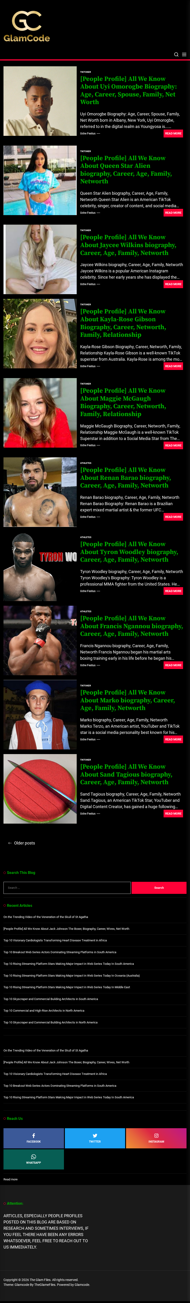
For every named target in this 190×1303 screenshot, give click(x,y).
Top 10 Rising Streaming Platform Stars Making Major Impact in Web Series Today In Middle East (66, 987)
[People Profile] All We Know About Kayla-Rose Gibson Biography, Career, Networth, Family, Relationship (123, 323)
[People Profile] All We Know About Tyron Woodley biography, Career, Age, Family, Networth (129, 552)
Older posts (24, 843)
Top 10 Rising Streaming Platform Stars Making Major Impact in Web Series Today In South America (68, 963)
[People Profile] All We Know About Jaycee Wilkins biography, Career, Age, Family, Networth (128, 245)
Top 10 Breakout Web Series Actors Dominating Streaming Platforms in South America (59, 952)
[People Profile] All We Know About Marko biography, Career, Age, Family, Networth (127, 700)
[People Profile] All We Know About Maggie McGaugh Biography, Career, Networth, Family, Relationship (123, 402)
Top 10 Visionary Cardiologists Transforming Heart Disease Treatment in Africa (55, 940)
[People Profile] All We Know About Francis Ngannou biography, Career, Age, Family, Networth (131, 626)
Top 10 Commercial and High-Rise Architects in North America (43, 1010)
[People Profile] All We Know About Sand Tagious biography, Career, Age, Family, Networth (126, 774)
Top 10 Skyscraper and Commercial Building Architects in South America (50, 999)
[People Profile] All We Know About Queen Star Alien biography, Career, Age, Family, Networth (126, 170)
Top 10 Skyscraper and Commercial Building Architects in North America (50, 1022)
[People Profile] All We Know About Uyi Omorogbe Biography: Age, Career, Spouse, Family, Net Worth (128, 90)
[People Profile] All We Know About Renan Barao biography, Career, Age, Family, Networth (125, 478)
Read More (173, 133)
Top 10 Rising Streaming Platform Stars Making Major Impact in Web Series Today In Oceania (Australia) (71, 975)
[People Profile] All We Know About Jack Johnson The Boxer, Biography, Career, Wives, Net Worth (66, 928)
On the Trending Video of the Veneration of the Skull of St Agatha (45, 917)
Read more (10, 1179)
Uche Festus (87, 133)
